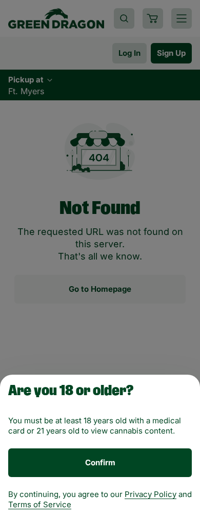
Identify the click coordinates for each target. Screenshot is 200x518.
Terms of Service (39, 504)
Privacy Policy (150, 494)
